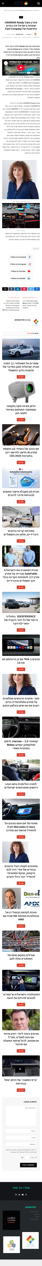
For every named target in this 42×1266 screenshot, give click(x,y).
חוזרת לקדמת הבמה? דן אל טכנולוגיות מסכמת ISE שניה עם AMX (21, 916)
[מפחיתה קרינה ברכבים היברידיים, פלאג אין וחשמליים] (21, 516)
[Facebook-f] (26, 1194)
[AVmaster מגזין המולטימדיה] (21, 3)
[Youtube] (22, 1194)
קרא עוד (21, 377)
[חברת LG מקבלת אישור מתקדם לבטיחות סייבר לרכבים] (21, 477)
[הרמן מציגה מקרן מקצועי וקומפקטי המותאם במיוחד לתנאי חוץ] (21, 392)
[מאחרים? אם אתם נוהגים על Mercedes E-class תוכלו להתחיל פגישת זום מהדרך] (21, 809)
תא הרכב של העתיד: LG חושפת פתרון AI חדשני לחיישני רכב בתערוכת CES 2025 (21, 452)
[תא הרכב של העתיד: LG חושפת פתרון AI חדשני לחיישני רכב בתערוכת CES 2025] (21, 434)
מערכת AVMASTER (22, 320)
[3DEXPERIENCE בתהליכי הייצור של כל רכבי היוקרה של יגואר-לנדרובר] (21, 602)
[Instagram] (16, 1194)
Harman (36, 249)
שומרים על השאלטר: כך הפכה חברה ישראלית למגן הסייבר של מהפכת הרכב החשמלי (21, 367)
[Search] (3, 3)
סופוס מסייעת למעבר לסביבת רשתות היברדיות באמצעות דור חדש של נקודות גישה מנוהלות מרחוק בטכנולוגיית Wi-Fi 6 (10, 305)
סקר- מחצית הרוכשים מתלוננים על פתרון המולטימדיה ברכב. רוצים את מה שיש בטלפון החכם (21, 702)
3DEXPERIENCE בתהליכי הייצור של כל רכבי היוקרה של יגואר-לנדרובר (21, 620)
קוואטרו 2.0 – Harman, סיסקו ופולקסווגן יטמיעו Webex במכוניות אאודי (21, 745)
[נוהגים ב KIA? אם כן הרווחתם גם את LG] (21, 645)
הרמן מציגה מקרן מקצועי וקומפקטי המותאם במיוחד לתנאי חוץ (21, 410)
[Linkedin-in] (19, 1194)
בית (38, 10)
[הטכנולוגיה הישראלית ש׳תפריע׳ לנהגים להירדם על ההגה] (21, 980)
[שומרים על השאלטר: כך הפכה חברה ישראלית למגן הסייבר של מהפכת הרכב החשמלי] (21, 349)
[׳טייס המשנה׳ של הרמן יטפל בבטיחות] (21, 1066)
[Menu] (38, 3)
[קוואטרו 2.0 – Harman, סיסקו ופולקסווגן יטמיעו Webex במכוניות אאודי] (21, 727)
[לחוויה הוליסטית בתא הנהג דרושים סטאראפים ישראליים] (21, 770)
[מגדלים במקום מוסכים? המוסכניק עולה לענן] (21, 941)
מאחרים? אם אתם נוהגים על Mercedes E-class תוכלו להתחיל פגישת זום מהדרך (21, 827)
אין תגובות (16, 37)
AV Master (11, 1222)
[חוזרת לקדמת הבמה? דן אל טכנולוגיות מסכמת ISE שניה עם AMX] (21, 898)
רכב (21, 17)
